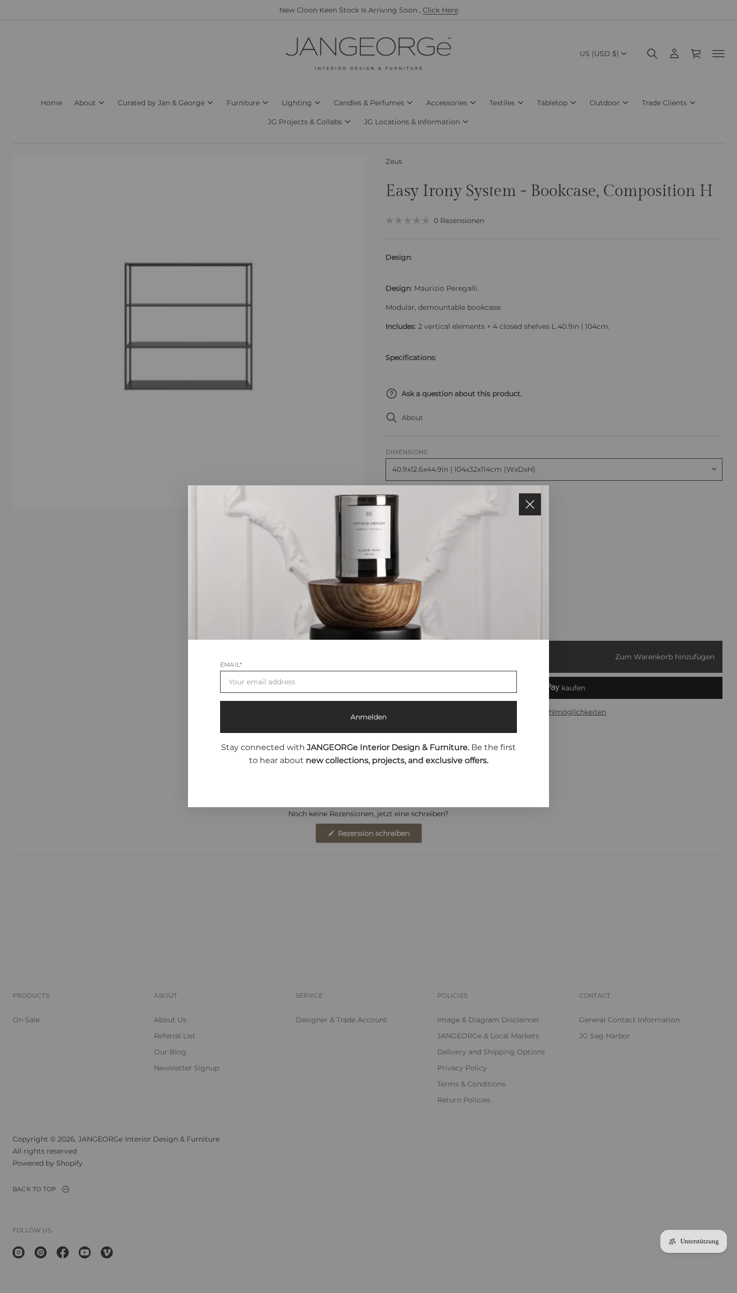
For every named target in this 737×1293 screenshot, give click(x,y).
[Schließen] (530, 504)
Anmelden (368, 717)
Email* (231, 665)
